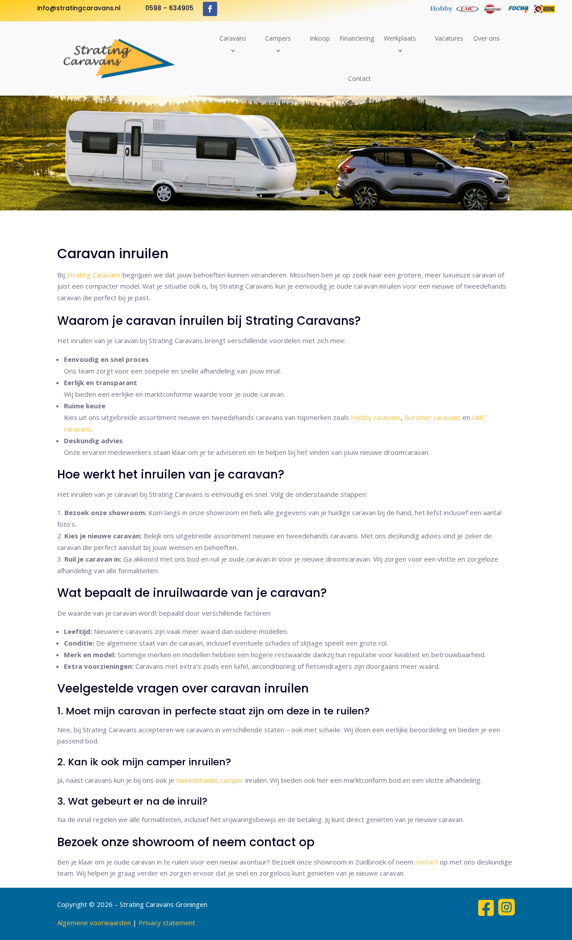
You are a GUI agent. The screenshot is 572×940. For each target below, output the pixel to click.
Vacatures (449, 38)
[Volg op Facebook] (210, 9)
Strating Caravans (94, 274)
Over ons (486, 38)
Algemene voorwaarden (94, 922)
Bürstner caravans (432, 417)
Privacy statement (167, 922)
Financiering (357, 38)
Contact (359, 78)
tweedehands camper (210, 780)
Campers (278, 38)
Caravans (232, 38)
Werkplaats (400, 38)
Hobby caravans (376, 417)
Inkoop (320, 38)
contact (426, 861)
